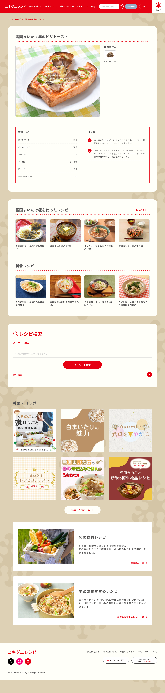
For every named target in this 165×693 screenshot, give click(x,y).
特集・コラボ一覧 (80, 510)
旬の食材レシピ (50, 6)
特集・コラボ (82, 6)
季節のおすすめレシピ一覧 (130, 617)
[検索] (121, 6)
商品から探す (35, 6)
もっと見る (141, 209)
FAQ (93, 6)
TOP (9, 19)
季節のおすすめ (67, 6)
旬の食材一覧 (137, 563)
